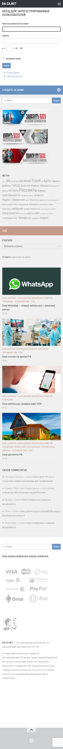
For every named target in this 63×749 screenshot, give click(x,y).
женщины (34, 204)
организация (45, 209)
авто (28, 200)
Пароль (5, 36)
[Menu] (59, 4)
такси (51, 214)
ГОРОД (15, 185)
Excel (36, 180)
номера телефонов (32, 209)
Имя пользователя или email (15, 24)
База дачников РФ (12, 454)
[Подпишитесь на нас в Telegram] (59, 90)
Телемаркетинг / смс (25, 301)
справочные (44, 214)
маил (51, 204)
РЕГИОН (14, 190)
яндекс (44, 218)
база (32, 199)
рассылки (22, 214)
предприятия (10, 213)
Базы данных (9, 298)
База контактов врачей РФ (16, 356)
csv (21, 181)
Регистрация (13, 72)
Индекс (35, 185)
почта (52, 209)
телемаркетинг (10, 218)
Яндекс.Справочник (13, 199)
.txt (3, 181)
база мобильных (52, 200)
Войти (6, 65)
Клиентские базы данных (27, 447)
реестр (30, 213)
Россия (25, 190)
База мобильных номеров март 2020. (22, 403)
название (17, 208)
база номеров (8, 204)
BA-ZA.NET (9, 4)
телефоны (24, 218)
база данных (41, 200)
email (27, 181)
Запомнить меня (13, 59)
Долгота (25, 185)
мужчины (6, 208)
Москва (44, 185)
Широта (38, 195)
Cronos (14, 181)
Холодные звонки (27, 195)
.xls (7, 180)
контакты (43, 204)
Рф (35, 190)
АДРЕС (48, 181)
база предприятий (21, 204)
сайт (37, 213)
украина (35, 218)
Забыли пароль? (15, 76)
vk (42, 181)
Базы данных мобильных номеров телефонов (25, 349)
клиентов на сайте (16, 256)
